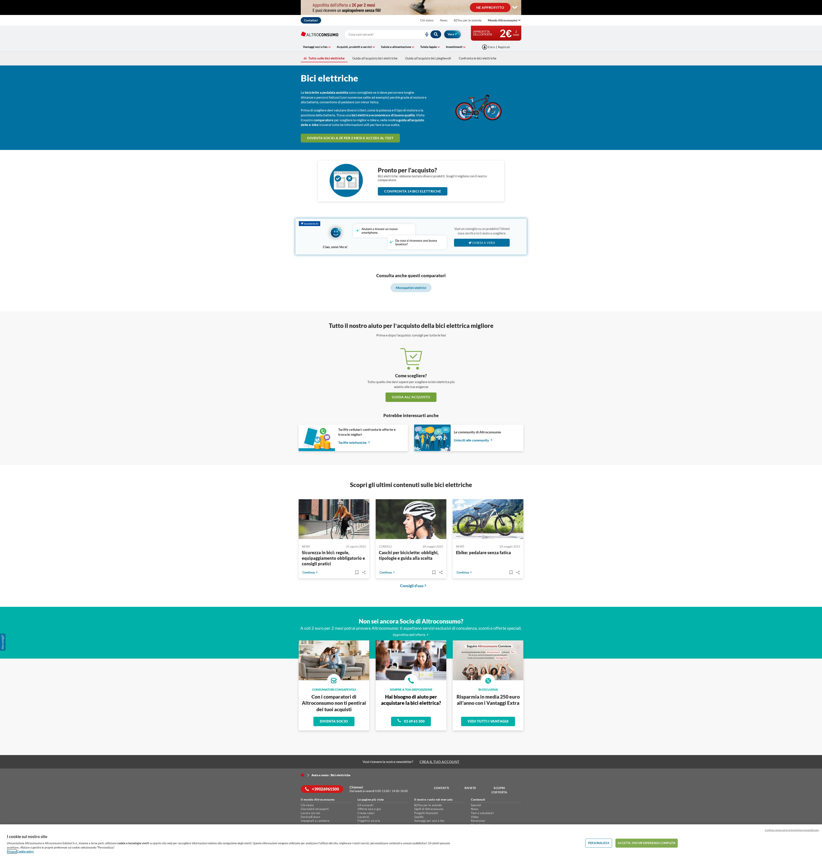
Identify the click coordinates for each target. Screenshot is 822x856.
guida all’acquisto (411, 397)
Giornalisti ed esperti (315, 809)
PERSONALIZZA (598, 843)
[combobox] (393, 34)
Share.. (364, 572)
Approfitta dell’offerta (409, 634)
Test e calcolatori (482, 813)
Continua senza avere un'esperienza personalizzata (792, 830)
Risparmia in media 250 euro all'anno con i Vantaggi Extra (488, 700)
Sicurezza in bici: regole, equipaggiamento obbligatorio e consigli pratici (333, 558)
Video (475, 817)
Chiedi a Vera (483, 242)
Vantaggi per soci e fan (429, 820)
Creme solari (365, 813)
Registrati (504, 47)
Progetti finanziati (426, 813)
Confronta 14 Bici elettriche (412, 191)
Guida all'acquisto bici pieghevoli (428, 58)
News (443, 20)
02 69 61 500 (414, 721)
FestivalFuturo (310, 817)
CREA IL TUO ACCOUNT (439, 762)
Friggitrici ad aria (368, 820)
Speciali (476, 805)
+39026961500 (325, 789)
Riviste (470, 788)
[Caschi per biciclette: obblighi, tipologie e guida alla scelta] (411, 519)
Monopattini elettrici (411, 288)
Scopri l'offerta (499, 790)
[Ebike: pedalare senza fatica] (488, 519)
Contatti (441, 788)
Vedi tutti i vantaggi (488, 721)
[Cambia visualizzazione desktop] (515, 7)
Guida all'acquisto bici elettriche (375, 58)
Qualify (419, 817)
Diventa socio (334, 721)
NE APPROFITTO (490, 7)
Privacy (11, 851)
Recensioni (478, 820)
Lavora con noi (310, 813)
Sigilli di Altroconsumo (429, 809)
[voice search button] (424, 34)
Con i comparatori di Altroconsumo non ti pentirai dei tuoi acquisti (334, 703)
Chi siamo (426, 20)
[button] (3, 642)
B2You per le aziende (467, 20)
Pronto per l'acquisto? (407, 170)
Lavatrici (363, 817)
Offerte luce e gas (369, 809)
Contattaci (311, 20)
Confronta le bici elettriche (477, 58)
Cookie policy (25, 851)
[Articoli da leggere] (356, 572)
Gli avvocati (365, 805)
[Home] (302, 775)
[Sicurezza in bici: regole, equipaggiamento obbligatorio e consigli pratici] (334, 519)
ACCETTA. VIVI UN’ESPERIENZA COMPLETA (646, 843)
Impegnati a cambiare (315, 820)
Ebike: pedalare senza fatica (483, 552)
